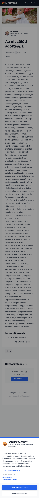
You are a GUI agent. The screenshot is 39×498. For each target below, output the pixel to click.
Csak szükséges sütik (19, 494)
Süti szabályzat (7, 477)
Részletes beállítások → (11, 470)
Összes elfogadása (20, 487)
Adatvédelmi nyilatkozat (9, 479)
